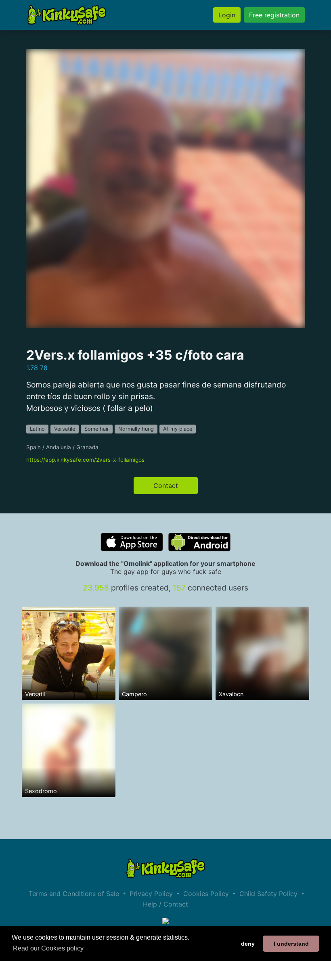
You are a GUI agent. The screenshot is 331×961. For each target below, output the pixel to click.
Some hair (96, 429)
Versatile (64, 429)
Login (226, 15)
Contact (165, 486)
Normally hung (136, 429)
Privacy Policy (151, 894)
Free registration (274, 15)
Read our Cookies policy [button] (48, 948)
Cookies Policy (206, 894)
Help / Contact (165, 904)
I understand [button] (291, 943)
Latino (37, 429)
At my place (177, 429)
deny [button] (248, 943)
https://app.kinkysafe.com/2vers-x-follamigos (85, 459)
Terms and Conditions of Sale (74, 894)
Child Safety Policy (268, 894)
